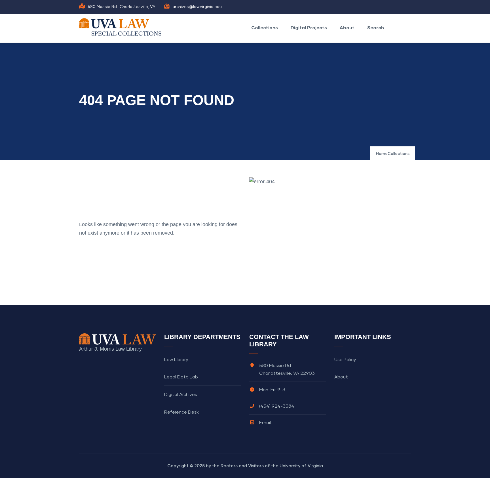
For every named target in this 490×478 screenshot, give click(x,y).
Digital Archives (180, 394)
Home (382, 154)
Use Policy (345, 359)
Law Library (176, 359)
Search (375, 27)
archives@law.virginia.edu (197, 7)
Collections (264, 27)
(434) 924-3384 (276, 406)
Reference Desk (181, 412)
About (347, 27)
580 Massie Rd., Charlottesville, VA (121, 7)
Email (265, 422)
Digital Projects (309, 27)
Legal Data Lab (181, 377)
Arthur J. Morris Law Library (110, 349)
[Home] (121, 27)
